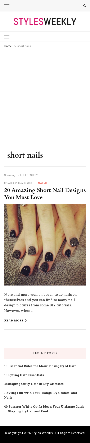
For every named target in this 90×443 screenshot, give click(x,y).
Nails (42, 183)
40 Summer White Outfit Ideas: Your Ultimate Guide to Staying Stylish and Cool (44, 409)
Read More (14, 320)
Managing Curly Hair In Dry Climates (34, 384)
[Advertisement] (45, 97)
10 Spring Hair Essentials (24, 375)
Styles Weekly (42, 433)
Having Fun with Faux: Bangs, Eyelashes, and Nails (40, 395)
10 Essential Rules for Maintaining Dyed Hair (40, 366)
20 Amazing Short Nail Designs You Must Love (45, 194)
